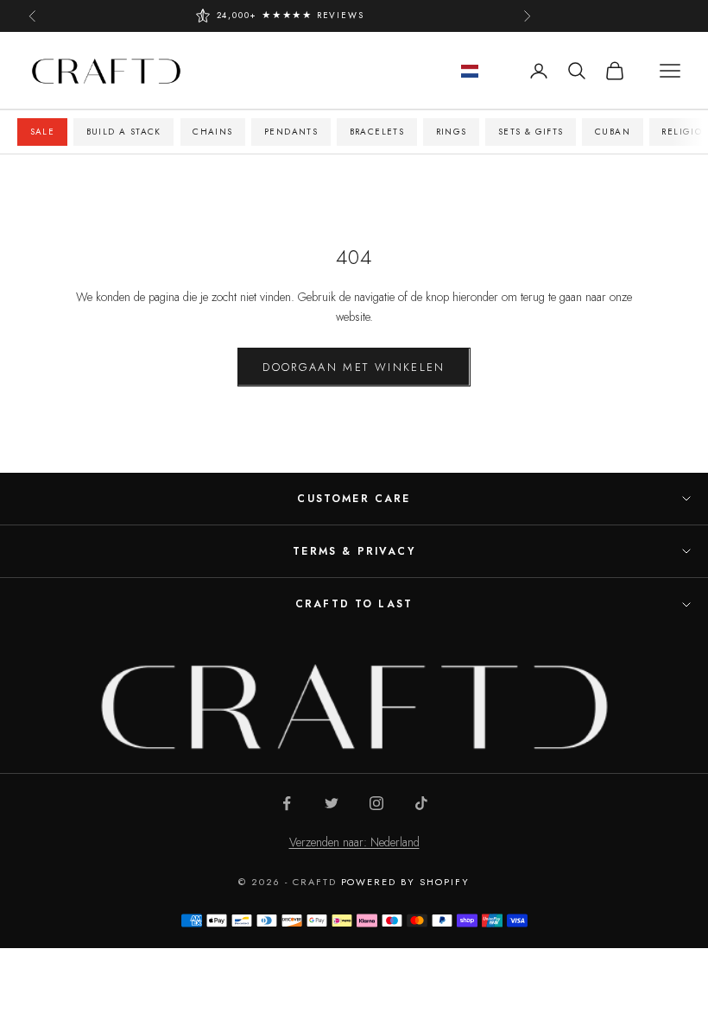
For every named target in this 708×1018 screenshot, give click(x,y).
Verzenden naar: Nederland (354, 842)
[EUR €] (469, 71)
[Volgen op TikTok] (421, 803)
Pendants (291, 131)
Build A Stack (123, 131)
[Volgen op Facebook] (286, 803)
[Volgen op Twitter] (331, 803)
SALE (42, 131)
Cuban (612, 131)
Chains (212, 131)
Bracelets (377, 131)
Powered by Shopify (406, 882)
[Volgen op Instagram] (376, 803)
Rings (451, 131)
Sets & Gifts (531, 131)
